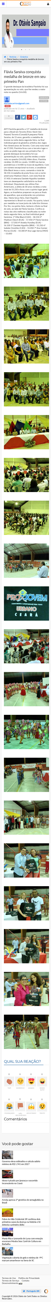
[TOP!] (9, 1081)
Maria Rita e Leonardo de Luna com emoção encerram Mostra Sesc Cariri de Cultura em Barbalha (22, 1241)
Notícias (43, 101)
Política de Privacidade (29, 1278)
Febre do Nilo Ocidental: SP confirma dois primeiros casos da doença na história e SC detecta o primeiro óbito (21, 1222)
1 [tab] (21, 49)
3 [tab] (29, 49)
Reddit (35, 117)
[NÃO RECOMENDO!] (20, 1106)
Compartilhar (17, 117)
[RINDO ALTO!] (42, 1081)
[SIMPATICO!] (20, 1081)
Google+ (29, 117)
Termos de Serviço (10, 1281)
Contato (25, 1281)
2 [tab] (25, 49)
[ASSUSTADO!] (31, 1106)
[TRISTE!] (42, 1106)
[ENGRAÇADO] (9, 1106)
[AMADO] (31, 1081)
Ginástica (44, 97)
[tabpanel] (25, 31)
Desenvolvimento (10, 1283)
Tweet (23, 117)
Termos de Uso (9, 1278)
